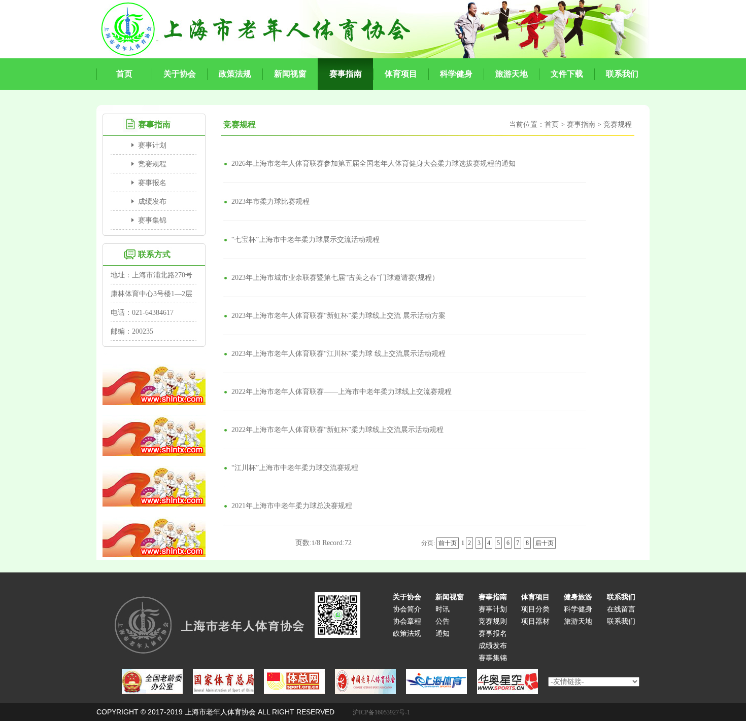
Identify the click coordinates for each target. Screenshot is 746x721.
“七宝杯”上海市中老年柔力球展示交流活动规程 (305, 239)
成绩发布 (152, 201)
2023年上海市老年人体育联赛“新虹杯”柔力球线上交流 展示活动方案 (338, 315)
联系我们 (621, 621)
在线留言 (621, 609)
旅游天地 (578, 621)
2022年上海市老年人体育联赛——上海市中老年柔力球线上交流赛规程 (341, 391)
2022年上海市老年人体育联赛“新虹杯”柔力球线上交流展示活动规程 (337, 430)
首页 (552, 124)
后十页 (544, 543)
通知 (442, 633)
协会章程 (407, 621)
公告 (442, 621)
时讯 (442, 609)
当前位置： (527, 124)
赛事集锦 (152, 220)
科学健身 (578, 609)
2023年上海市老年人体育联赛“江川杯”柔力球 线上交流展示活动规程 (338, 353)
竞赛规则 (493, 621)
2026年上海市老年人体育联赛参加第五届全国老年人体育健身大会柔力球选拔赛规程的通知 (373, 163)
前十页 (447, 543)
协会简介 (407, 609)
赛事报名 (152, 183)
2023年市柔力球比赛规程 (270, 201)
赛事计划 (152, 145)
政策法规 (407, 633)
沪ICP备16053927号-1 (381, 712)
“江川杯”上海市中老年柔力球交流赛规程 (294, 468)
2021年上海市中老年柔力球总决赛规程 (291, 506)
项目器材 (535, 621)
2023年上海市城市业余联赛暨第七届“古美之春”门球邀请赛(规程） (335, 277)
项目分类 (535, 609)
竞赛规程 (152, 164)
